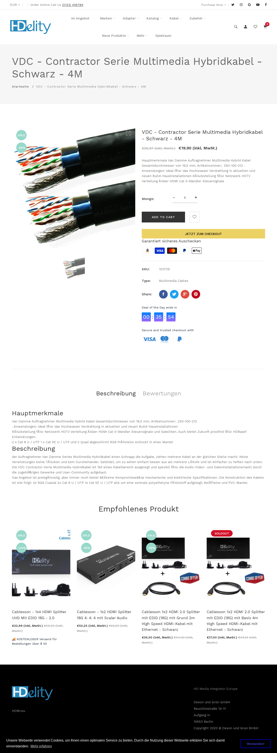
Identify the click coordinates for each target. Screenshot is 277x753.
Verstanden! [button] (255, 743)
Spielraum (163, 36)
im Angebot (80, 18)
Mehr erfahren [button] (41, 746)
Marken (106, 18)
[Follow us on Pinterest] (196, 294)
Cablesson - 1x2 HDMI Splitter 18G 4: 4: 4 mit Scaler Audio (104, 615)
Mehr (141, 36)
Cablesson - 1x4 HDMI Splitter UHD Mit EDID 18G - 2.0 (39, 615)
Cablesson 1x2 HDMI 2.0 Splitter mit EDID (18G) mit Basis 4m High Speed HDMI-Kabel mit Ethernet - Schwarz (236, 621)
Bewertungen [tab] (162, 393)
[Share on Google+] (185, 294)
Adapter (129, 18)
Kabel (174, 18)
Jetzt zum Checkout (203, 234)
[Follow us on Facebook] (163, 294)
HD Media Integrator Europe (216, 689)
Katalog (153, 18)
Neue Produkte (114, 36)
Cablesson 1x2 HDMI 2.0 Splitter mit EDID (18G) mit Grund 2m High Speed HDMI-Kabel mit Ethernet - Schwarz (171, 621)
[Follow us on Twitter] (174, 294)
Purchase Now (212, 4)
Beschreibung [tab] (116, 393)
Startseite (20, 86)
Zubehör (196, 18)
